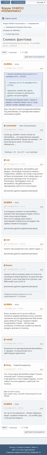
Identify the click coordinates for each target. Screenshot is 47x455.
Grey (8, 365)
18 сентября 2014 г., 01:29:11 (13, 369)
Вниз (4, 52)
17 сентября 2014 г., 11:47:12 (15, 206)
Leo (8, 160)
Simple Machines (29, 450)
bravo (9, 265)
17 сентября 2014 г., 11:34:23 (15, 164)
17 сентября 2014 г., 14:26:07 (13, 308)
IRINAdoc (16, 30)
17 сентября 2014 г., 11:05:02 (13, 130)
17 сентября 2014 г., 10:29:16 (13, 68)
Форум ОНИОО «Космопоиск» (12, 9)
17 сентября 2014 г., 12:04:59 (15, 244)
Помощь (12, 447)
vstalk (9, 339)
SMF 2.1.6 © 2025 (18, 450)
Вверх (4, 428)
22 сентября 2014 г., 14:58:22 (13, 408)
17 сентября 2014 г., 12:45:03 (15, 269)
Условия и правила (23, 447)
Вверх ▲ (35, 447)
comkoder (11, 125)
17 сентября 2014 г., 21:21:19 (13, 343)
